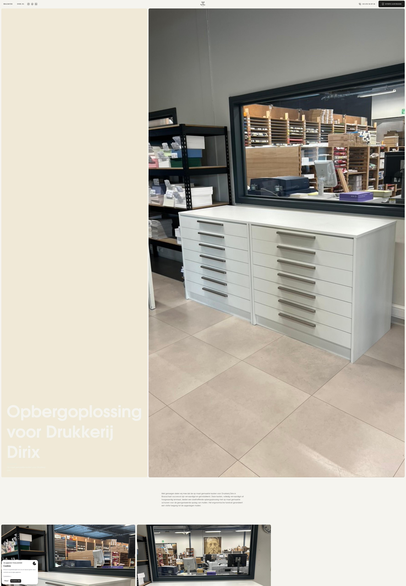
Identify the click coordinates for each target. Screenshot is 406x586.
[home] (203, 4)
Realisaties (8, 4)
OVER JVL (20, 4)
